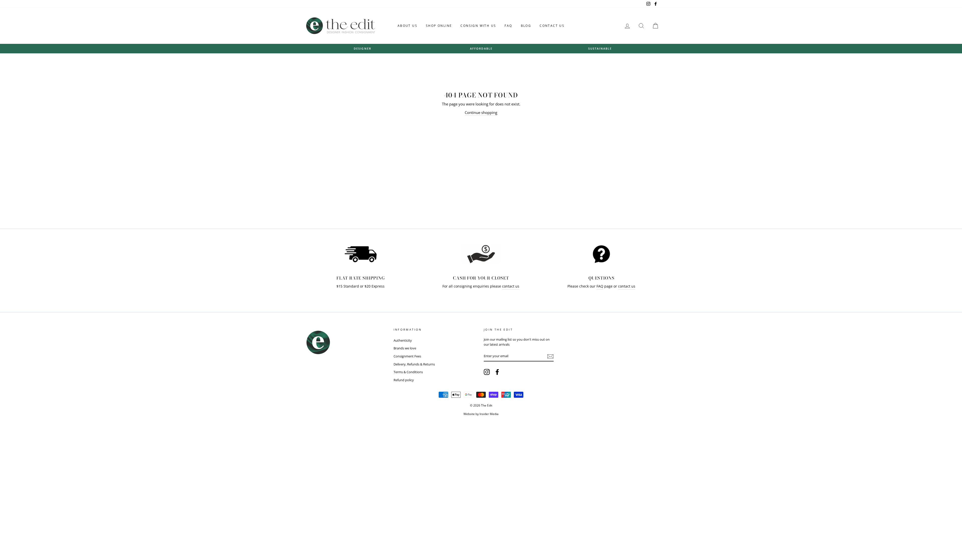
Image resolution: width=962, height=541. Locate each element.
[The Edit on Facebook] (497, 372)
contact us (510, 286)
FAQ (508, 26)
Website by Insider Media (481, 414)
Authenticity (403, 340)
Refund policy (404, 380)
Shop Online (439, 26)
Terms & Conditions (408, 372)
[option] (362, 48)
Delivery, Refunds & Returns (414, 364)
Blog (526, 26)
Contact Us (552, 26)
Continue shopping (481, 112)
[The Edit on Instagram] (487, 372)
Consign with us (478, 26)
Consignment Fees (407, 356)
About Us (407, 26)
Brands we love (405, 348)
